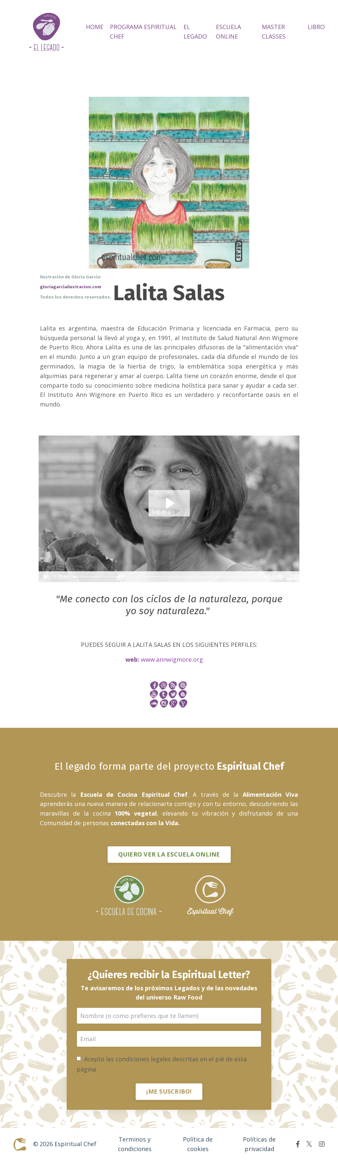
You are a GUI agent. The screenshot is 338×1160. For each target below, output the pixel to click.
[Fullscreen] (293, 576)
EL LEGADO (195, 31)
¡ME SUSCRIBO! (168, 1091)
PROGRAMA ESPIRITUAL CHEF (143, 31)
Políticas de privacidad (259, 1144)
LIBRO (316, 27)
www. (172, 659)
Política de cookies (198, 1144)
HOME (94, 27)
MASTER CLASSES (274, 31)
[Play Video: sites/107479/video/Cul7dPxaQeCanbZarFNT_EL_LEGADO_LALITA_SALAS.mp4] (169, 503)
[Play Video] (44, 576)
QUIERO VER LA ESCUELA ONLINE (169, 854)
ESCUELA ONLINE (228, 31)
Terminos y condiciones (135, 1144)
